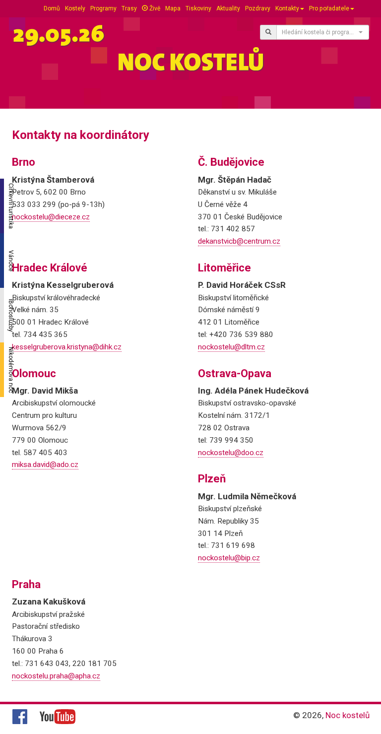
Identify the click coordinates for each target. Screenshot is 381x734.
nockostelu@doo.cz (230, 452)
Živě (154, 8)
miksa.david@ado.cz (45, 464)
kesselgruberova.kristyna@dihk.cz (67, 346)
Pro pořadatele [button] (329, 8)
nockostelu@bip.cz (229, 557)
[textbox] (320, 32)
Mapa (173, 8)
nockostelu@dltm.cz (231, 346)
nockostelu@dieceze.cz (51, 216)
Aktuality (228, 8)
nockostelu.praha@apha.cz (56, 675)
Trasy (129, 8)
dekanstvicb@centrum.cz (239, 241)
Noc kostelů (347, 715)
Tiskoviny (198, 8)
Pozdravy (257, 8)
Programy (103, 8)
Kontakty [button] (287, 8)
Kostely (75, 8)
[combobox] (322, 32)
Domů (52, 8)
